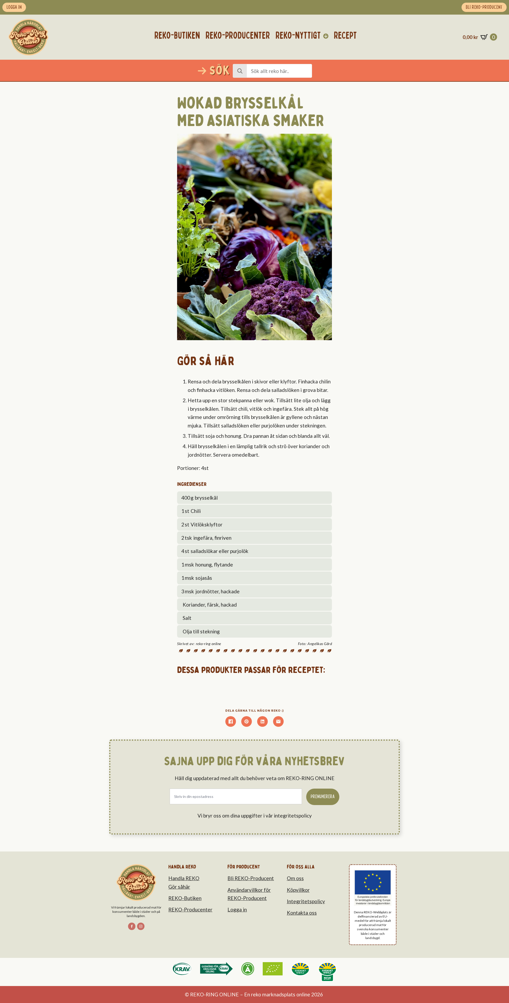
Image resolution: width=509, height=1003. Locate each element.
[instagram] (140, 926)
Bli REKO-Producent (250, 878)
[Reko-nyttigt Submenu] (326, 36)
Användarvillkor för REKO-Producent (249, 894)
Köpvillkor (298, 890)
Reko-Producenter (238, 35)
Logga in (237, 909)
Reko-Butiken (177, 35)
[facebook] (131, 926)
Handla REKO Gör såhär (183, 882)
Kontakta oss (302, 913)
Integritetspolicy (306, 901)
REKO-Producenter (190, 909)
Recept (345, 35)
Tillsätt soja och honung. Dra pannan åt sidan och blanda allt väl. (259, 436)
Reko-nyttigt (298, 35)
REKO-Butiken (184, 898)
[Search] (240, 71)
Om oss (295, 878)
